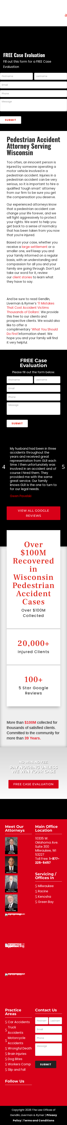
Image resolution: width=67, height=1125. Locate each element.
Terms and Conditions (38, 1120)
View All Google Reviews (33, 513)
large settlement (34, 247)
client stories (22, 277)
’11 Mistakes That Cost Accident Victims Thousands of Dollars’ (30, 307)
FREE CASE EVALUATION (33, 784)
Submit (10, 120)
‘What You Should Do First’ (32, 331)
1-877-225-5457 (47, 861)
